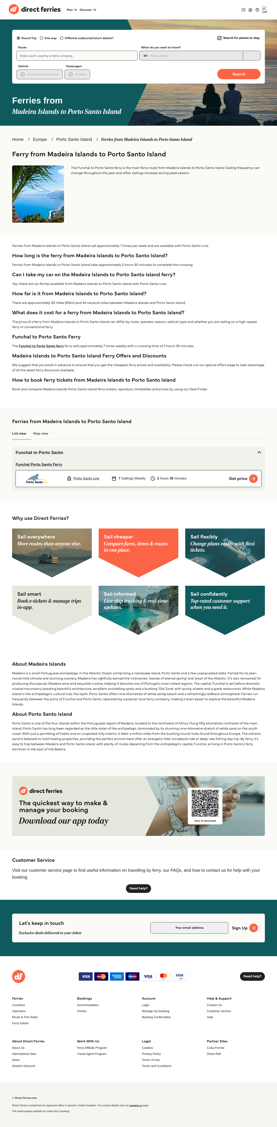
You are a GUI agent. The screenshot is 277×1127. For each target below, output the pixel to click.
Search (238, 74)
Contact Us (214, 1005)
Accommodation (88, 1005)
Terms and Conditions (156, 1066)
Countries (18, 1005)
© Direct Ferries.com (24, 1098)
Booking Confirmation (156, 1017)
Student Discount (23, 1066)
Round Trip (29, 38)
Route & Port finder (25, 1017)
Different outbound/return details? (89, 38)
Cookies (147, 1047)
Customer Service (219, 1011)
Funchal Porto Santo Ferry (39, 464)
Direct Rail (214, 1054)
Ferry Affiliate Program (92, 1047)
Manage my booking (155, 1011)
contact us (135, 1105)
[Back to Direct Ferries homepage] (35, 9)
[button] (138, 453)
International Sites (24, 1054)
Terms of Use (151, 1060)
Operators (19, 1011)
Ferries (82, 1011)
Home (18, 139)
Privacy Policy (151, 1054)
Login (145, 1005)
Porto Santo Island (74, 139)
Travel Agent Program (91, 1054)
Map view (40, 433)
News (16, 1060)
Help (210, 1017)
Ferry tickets (20, 1023)
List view (19, 433)
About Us (18, 1047)
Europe (40, 139)
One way (51, 38)
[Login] (250, 9)
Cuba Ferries (215, 1047)
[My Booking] (243, 9)
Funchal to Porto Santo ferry (41, 346)
